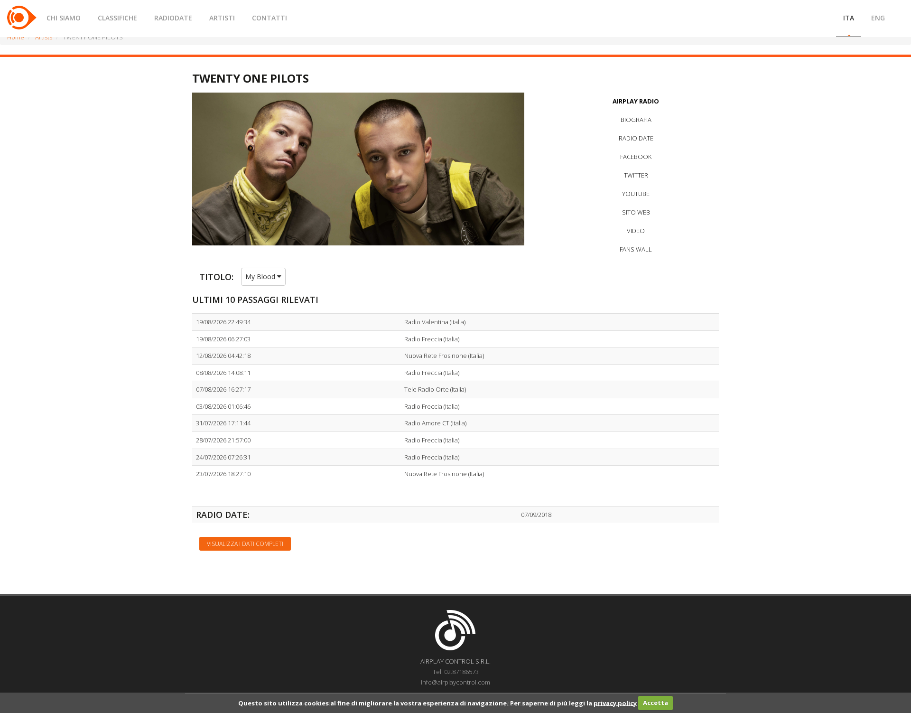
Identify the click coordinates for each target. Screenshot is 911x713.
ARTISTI (222, 17)
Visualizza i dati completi (245, 544)
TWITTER (636, 175)
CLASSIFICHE (117, 17)
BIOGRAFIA (636, 119)
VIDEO (636, 230)
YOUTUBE (636, 193)
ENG (878, 17)
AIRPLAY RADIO (636, 101)
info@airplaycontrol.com (455, 682)
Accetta (655, 702)
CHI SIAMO (63, 17)
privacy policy (615, 702)
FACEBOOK (635, 156)
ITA (848, 17)
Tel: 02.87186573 (456, 671)
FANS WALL (636, 249)
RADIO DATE (636, 138)
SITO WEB (636, 212)
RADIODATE (173, 17)
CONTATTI (269, 17)
